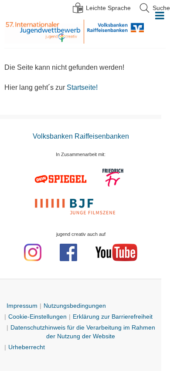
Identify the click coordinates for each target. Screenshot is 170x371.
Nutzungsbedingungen (75, 305)
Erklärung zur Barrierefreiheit (113, 316)
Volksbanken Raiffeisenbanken (114, 32)
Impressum (22, 305)
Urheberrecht (26, 347)
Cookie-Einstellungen (37, 316)
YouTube (116, 252)
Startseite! (82, 87)
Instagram (32, 252)
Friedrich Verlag (114, 178)
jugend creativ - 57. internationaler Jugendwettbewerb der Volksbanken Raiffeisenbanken (44, 32)
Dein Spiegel (62, 179)
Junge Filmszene (76, 205)
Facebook (68, 252)
